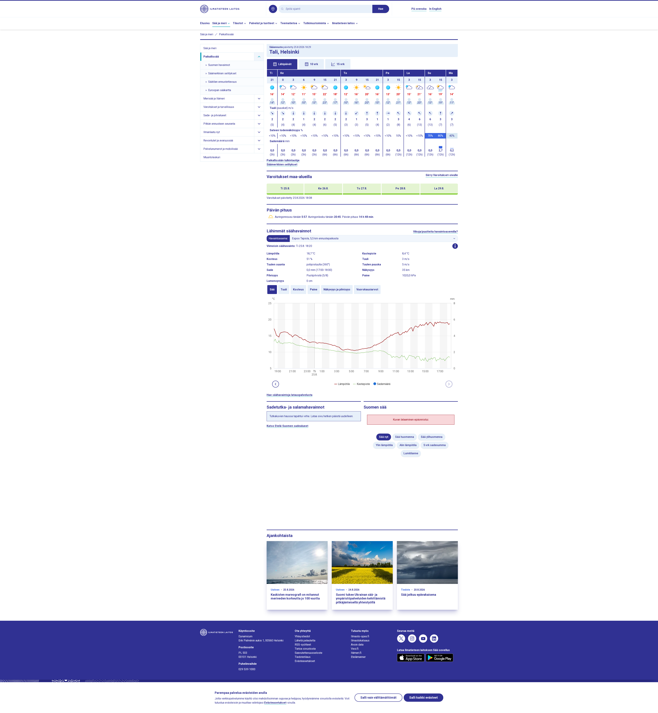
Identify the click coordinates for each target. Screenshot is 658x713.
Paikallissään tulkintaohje (283, 160)
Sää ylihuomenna (431, 437)
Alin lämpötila (408, 445)
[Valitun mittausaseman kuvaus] (455, 246)
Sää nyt (383, 437)
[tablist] (362, 63)
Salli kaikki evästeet (423, 697)
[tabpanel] (362, 113)
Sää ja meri (219, 23)
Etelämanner (358, 657)
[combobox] (327, 9)
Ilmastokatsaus (360, 640)
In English (435, 8)
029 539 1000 (247, 669)
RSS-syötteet (303, 644)
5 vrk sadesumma (434, 445)
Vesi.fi (354, 648)
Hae (380, 8)
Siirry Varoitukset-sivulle (442, 175)
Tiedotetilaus (302, 657)
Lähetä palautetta (305, 640)
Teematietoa (288, 23)
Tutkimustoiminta (314, 23)
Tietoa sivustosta (305, 648)
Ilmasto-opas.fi (360, 636)
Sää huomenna (404, 437)
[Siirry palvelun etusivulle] (231, 9)
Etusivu (205, 23)
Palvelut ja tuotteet (261, 23)
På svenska (419, 8)
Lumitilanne (411, 453)
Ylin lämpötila (384, 445)
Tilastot (238, 23)
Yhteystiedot (302, 636)
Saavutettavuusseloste (308, 652)
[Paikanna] (273, 9)
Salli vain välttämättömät (378, 697)
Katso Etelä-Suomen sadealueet (287, 426)
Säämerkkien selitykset (282, 164)
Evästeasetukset (305, 661)
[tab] (282, 64)
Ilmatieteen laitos (343, 23)
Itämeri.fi (356, 652)
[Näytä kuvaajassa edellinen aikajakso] (275, 384)
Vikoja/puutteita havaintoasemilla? (435, 231)
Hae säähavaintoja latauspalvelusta (289, 395)
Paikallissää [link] (226, 34)
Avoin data (357, 644)
